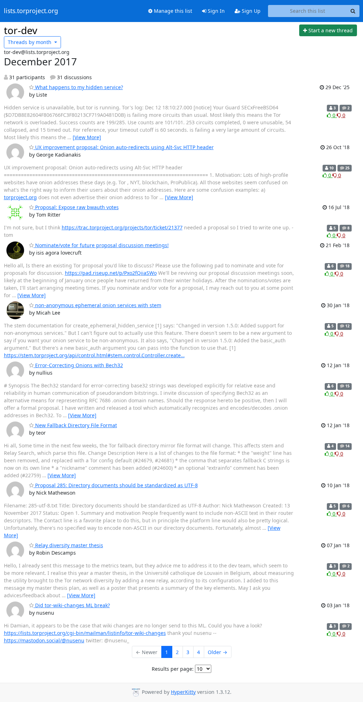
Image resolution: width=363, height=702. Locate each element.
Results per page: (173, 668)
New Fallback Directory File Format (75, 425)
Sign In (215, 10)
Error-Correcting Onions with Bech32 (78, 365)
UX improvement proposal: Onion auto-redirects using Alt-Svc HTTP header (124, 147)
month (30, 42)
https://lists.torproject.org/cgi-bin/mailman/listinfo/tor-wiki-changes (85, 633)
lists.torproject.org (31, 11)
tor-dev (20, 30)
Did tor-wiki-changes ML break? (72, 605)
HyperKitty (183, 692)
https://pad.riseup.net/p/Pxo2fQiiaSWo (111, 273)
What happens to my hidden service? (78, 87)
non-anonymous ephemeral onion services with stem (97, 305)
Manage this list (172, 10)
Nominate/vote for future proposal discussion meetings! (101, 245)
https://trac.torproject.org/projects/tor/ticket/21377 (122, 227)
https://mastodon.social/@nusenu (44, 640)
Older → (217, 652)
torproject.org (20, 197)
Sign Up (250, 10)
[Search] (353, 11)
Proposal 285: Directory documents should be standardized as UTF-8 (116, 485)
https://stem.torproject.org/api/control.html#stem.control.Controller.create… (94, 355)
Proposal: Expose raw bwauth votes (76, 207)
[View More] (87, 137)
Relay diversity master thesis (68, 545)
